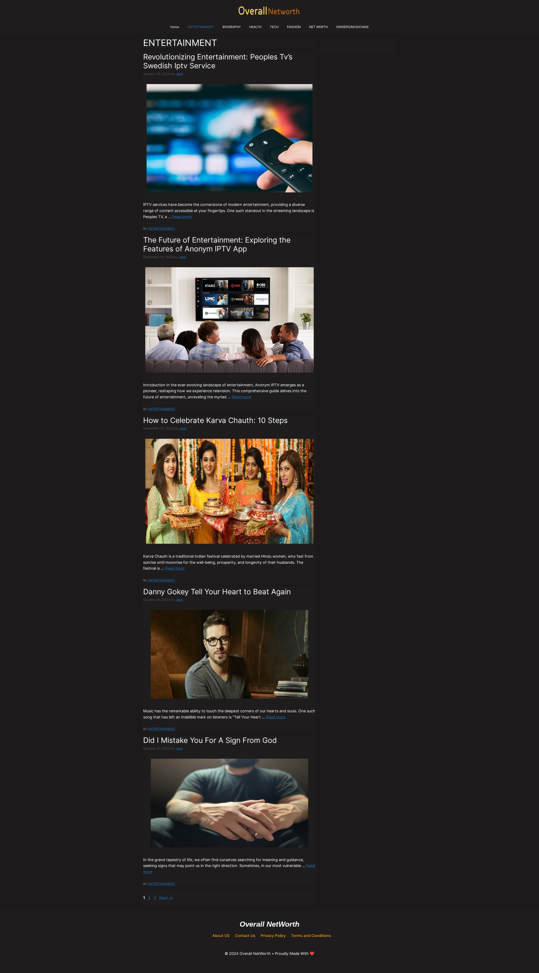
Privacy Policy (273, 935)
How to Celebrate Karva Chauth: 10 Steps (215, 420)
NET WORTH (318, 27)
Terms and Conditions (311, 935)
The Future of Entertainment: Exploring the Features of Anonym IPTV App (217, 244)
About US (221, 935)
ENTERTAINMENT (201, 27)
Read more (182, 217)
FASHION (294, 27)
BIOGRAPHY (232, 27)
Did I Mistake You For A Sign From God (210, 740)
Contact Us (245, 935)
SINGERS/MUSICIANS (352, 27)
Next (165, 897)
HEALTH (255, 27)
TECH (274, 27)
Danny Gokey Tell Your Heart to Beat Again (217, 591)
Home (174, 27)
